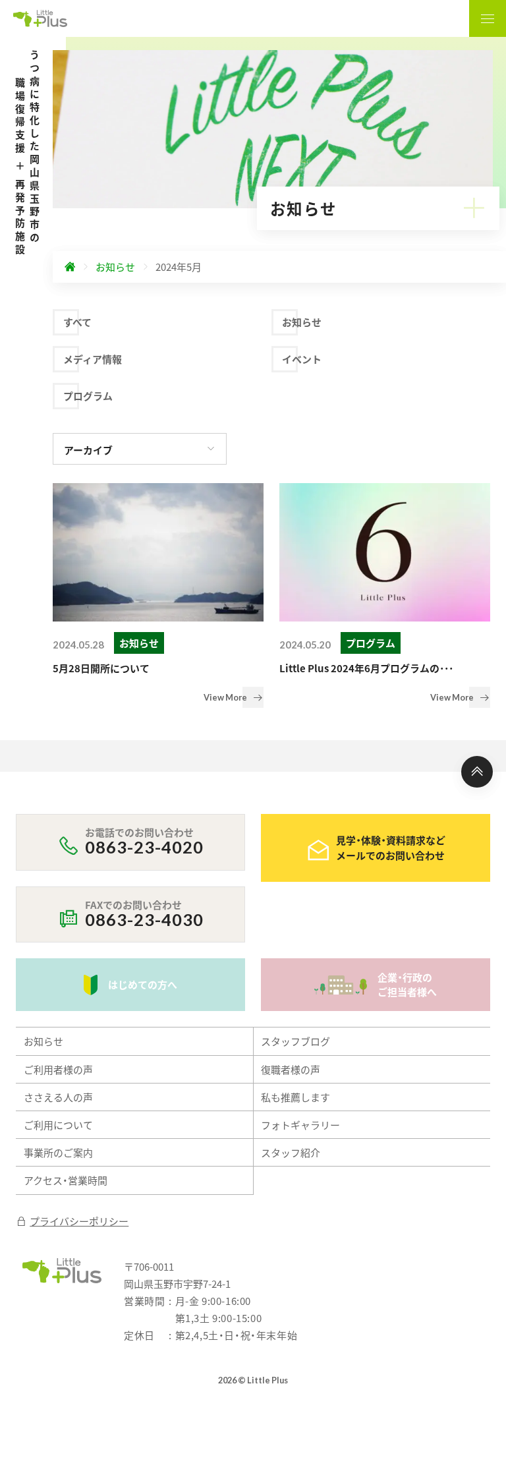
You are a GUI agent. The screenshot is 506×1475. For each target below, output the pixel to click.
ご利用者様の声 (58, 1069)
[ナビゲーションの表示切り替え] (487, 18)
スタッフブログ (295, 1041)
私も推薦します (295, 1097)
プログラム (88, 396)
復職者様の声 (290, 1069)
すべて (77, 322)
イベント (302, 359)
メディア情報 (92, 359)
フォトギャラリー (300, 1125)
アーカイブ (88, 450)
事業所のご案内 (58, 1152)
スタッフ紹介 (290, 1152)
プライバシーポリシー (79, 1221)
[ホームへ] (69, 267)
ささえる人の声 (58, 1097)
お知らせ (302, 322)
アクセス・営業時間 (65, 1180)
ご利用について (58, 1125)
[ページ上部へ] (477, 772)
